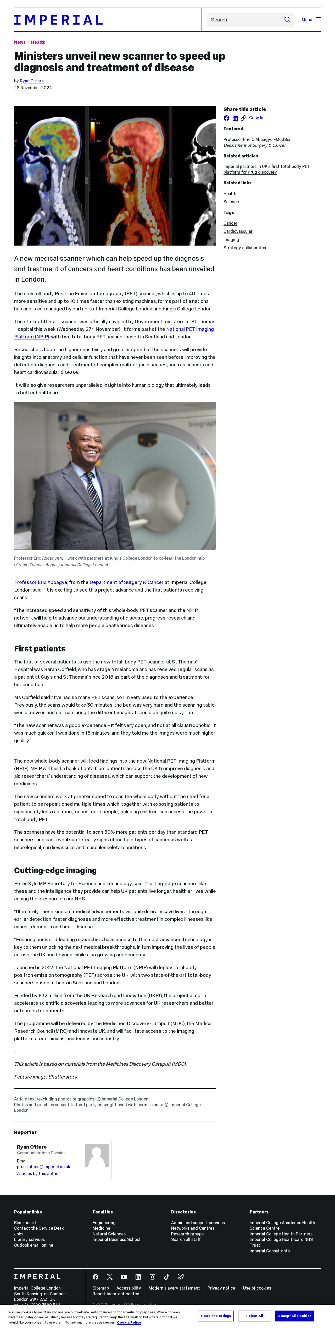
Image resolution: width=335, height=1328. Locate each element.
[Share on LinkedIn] (235, 118)
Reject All (254, 1316)
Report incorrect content (117, 1293)
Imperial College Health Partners (281, 1233)
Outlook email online (33, 1245)
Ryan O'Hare (32, 80)
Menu (307, 19)
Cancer (230, 223)
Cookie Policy (129, 1322)
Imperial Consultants (270, 1250)
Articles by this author (38, 1173)
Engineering (104, 1222)
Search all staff (186, 1239)
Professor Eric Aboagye (40, 582)
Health (38, 42)
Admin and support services (198, 1222)
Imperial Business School (116, 1239)
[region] (167, 1316)
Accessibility (128, 1288)
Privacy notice (221, 1288)
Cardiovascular (238, 231)
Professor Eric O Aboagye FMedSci (257, 139)
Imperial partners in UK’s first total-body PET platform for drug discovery (267, 169)
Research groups (187, 1233)
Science (231, 201)
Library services (29, 1239)
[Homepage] (108, 20)
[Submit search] (287, 20)
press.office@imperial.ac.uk (43, 1166)
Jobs (18, 1233)
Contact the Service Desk (39, 1228)
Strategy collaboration (245, 247)
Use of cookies (257, 1288)
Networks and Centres (192, 1228)
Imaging (231, 239)
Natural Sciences (109, 1233)
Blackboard (25, 1222)
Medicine (101, 1228)
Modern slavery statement (174, 1288)
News (20, 42)
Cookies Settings (216, 1316)
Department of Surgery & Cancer (127, 582)
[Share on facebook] (227, 118)
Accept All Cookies (294, 1316)
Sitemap (101, 1288)
